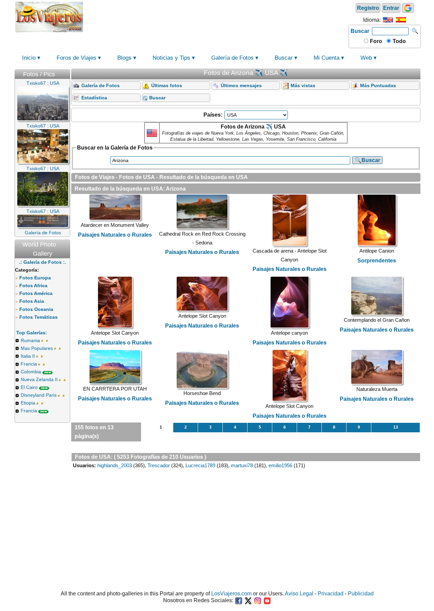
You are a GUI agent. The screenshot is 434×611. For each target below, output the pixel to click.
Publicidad (361, 593)
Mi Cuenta (326, 58)
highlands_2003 (114, 465)
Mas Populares (37, 348)
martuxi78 (242, 465)
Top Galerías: (31, 332)
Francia (29, 364)
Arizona (176, 189)
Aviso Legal (299, 593)
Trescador (158, 465)
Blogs (124, 58)
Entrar (391, 8)
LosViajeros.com (231, 593)
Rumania (30, 340)
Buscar (360, 31)
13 (395, 427)
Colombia (31, 371)
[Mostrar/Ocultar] (66, 73)
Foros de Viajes (76, 58)
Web (366, 58)
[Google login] (408, 8)
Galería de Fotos (232, 58)
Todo (398, 41)
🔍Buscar (367, 160)
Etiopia (28, 403)
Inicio (29, 58)
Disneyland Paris (39, 395)
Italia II (28, 356)
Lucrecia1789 (200, 465)
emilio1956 (280, 465)
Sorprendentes (376, 260)
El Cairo (29, 387)
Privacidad (330, 593)
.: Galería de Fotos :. (42, 262)
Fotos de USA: (94, 457)
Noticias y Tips (171, 58)
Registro (368, 8)
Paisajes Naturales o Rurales (115, 235)
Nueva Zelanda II (39, 379)
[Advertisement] (216, 16)
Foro (375, 41)
